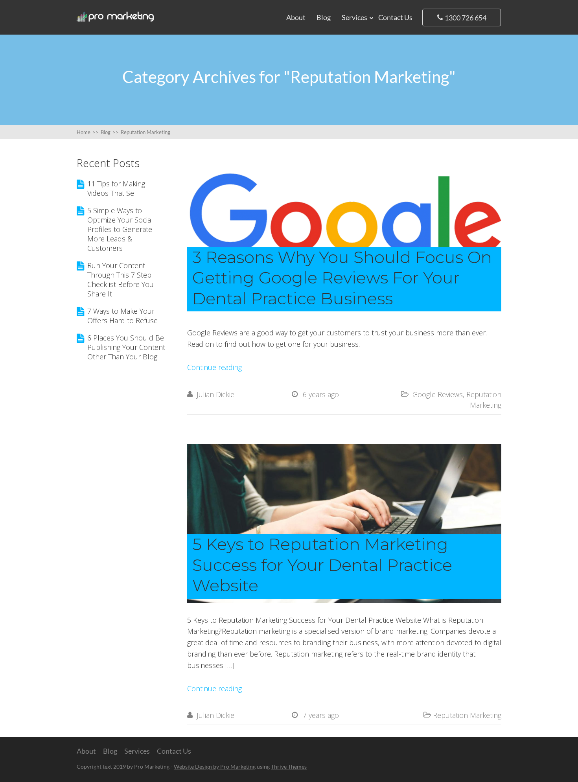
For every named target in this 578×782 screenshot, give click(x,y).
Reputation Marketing (467, 715)
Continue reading (214, 367)
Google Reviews (437, 394)
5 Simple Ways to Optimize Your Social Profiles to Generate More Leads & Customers (120, 229)
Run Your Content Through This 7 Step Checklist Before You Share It (120, 279)
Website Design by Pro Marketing (215, 766)
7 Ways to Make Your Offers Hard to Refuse (122, 315)
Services (354, 17)
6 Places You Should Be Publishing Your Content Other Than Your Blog (126, 347)
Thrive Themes (289, 766)
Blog (324, 17)
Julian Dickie (215, 394)
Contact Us (395, 17)
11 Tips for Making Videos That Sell (116, 188)
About (296, 17)
